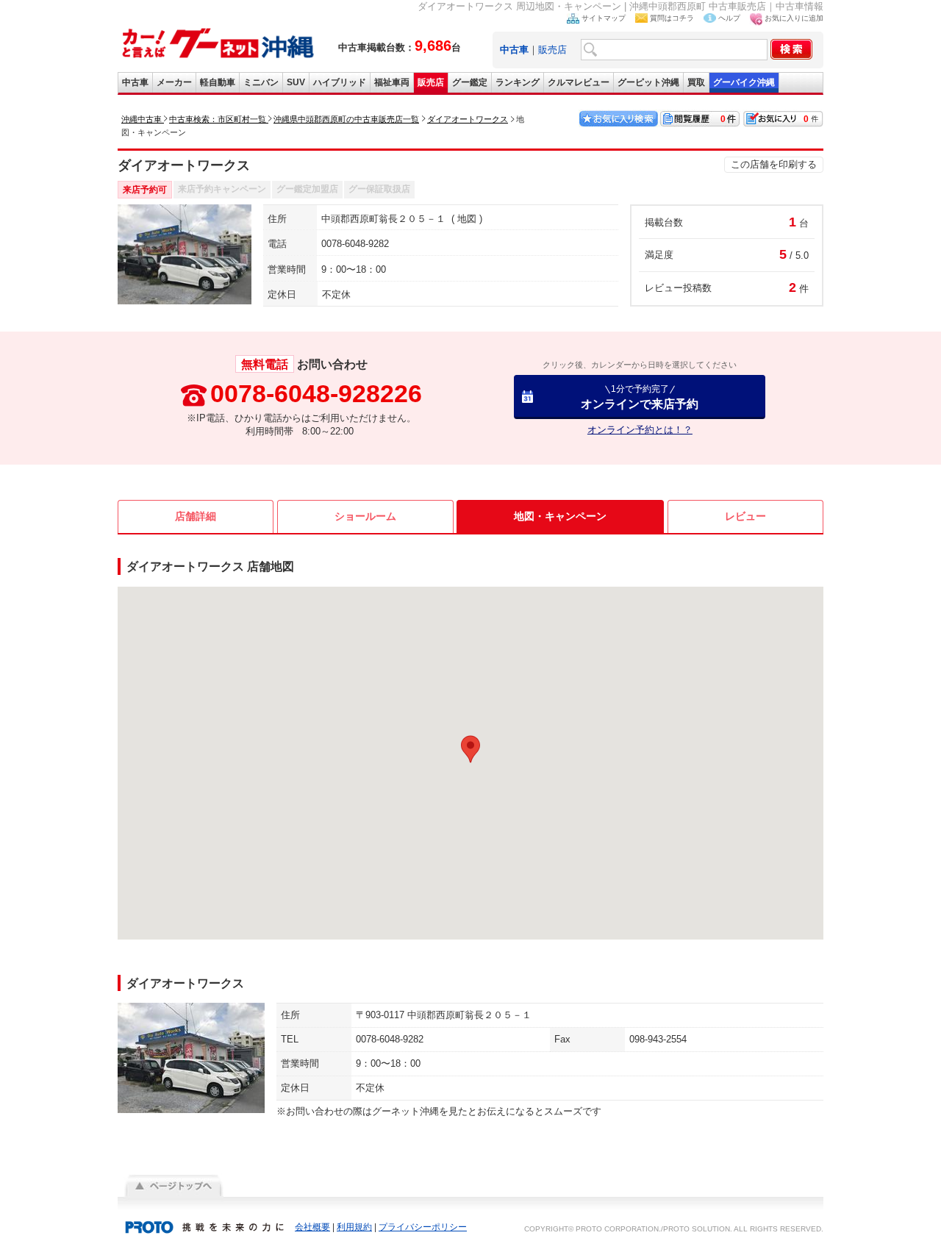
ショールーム (365, 516)
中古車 (135, 82)
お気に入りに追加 (794, 18)
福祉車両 (391, 82)
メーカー (174, 82)
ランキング (517, 82)
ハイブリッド (339, 82)
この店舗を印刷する (774, 164)
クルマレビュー (578, 82)
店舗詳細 (195, 516)
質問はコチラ (672, 18)
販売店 (552, 49)
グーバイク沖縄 (744, 82)
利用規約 (354, 1227)
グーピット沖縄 (648, 82)
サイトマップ (604, 18)
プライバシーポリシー (423, 1227)
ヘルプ (729, 18)
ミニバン (261, 82)
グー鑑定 (469, 82)
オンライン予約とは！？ (640, 429)
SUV (296, 82)
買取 (696, 82)
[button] (470, 749)
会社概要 (312, 1227)
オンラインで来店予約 (639, 396)
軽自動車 (217, 82)
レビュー (745, 516)
